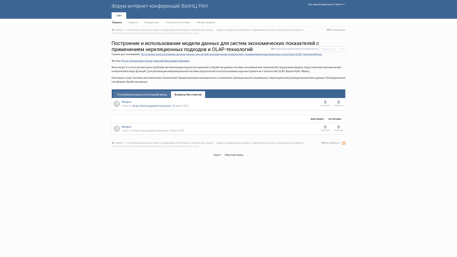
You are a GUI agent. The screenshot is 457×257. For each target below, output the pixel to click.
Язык (217, 154)
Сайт (119, 15)
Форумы (117, 22)
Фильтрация (316, 119)
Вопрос (126, 102)
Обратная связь (234, 154)
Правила (133, 22)
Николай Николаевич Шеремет (172, 60)
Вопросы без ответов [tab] (188, 94)
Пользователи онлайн (177, 22)
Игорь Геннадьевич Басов (137, 60)
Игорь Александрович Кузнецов (152, 105)
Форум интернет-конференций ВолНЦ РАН (160, 6)
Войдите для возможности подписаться (296, 48)
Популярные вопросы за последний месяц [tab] (142, 94)
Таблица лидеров (205, 22)
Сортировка (334, 119)
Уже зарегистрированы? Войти (325, 4)
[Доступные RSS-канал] (343, 143)
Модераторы (151, 22)
